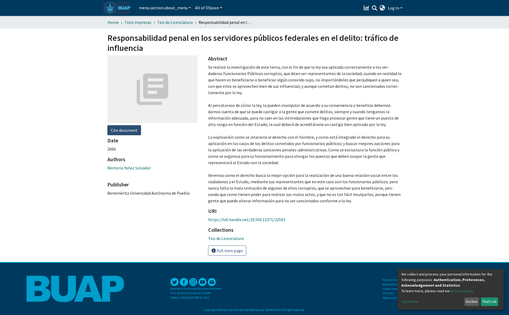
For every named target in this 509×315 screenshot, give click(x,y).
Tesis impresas (138, 22)
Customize (409, 301)
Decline (471, 301)
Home (113, 22)
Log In (393, 8)
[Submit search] (374, 8)
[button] (382, 8)
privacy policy (462, 290)
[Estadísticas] (367, 8)
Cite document (124, 130)
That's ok (489, 301)
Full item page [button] (229, 250)
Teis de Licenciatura (175, 22)
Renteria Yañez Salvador (129, 167)
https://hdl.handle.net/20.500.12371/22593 (246, 219)
